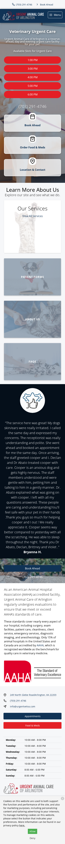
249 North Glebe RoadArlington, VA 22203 (33, 694)
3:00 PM (33, 68)
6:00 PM (33, 94)
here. (22, 825)
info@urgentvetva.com (22, 706)
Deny (32, 838)
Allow (33, 831)
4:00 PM (33, 77)
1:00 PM (33, 60)
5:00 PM (33, 86)
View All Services (32, 216)
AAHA (40, 645)
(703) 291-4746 (32, 106)
